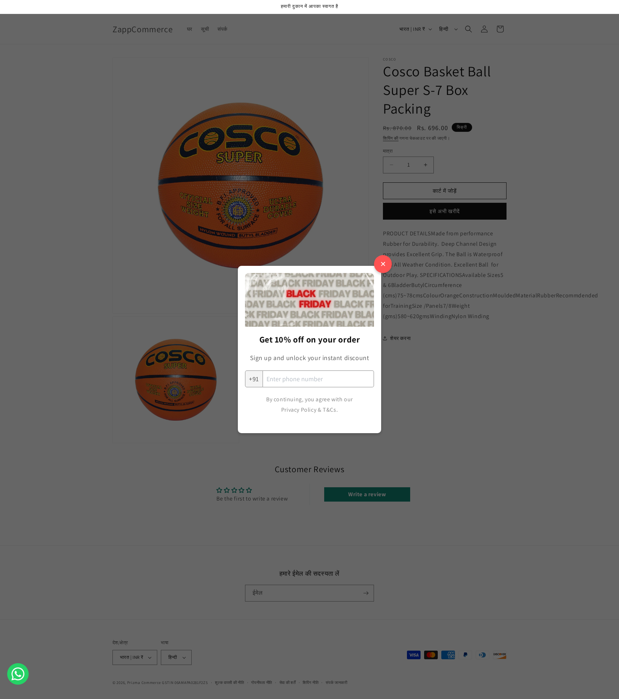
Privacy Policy (298, 409)
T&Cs (329, 409)
